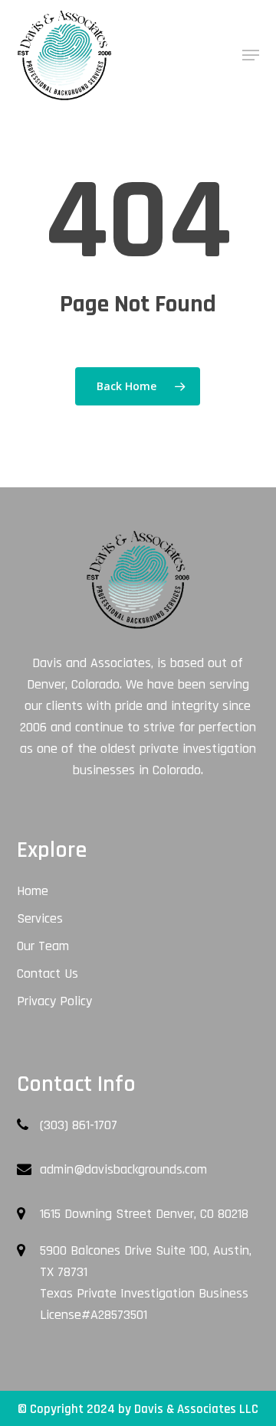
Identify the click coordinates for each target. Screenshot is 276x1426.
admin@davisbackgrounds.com (123, 1169)
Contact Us (47, 973)
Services (40, 918)
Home (32, 891)
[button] (250, 55)
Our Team (43, 946)
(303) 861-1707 (78, 1125)
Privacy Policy (54, 1001)
